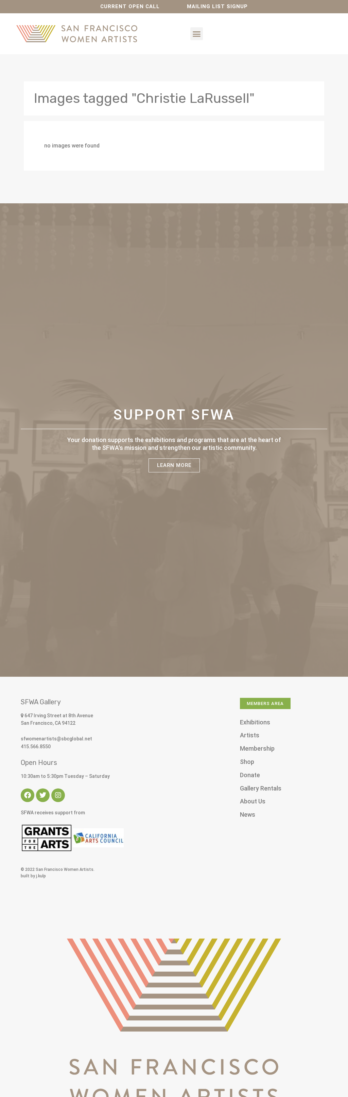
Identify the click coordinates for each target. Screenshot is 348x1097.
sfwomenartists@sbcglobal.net (56, 738)
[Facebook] (27, 795)
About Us (252, 801)
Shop (247, 761)
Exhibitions (255, 722)
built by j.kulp (33, 876)
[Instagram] (58, 795)
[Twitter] (43, 795)
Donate (250, 775)
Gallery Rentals (260, 788)
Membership (257, 748)
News (247, 814)
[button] (196, 33)
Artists (249, 735)
